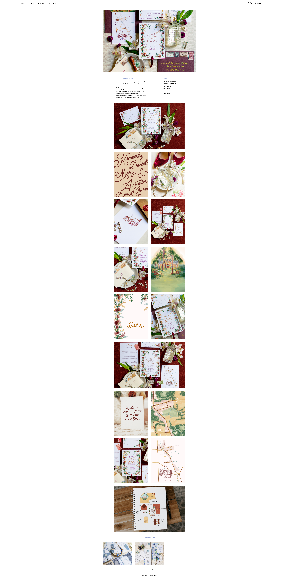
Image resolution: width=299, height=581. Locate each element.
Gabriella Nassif (255, 3)
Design (17, 3)
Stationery (24, 3)
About (49, 3)
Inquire (55, 3)
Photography (41, 3)
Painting (32, 3)
